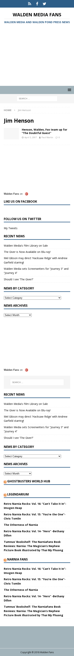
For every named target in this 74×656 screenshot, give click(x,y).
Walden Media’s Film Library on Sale (26, 245)
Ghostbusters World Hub (28, 481)
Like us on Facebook (20, 201)
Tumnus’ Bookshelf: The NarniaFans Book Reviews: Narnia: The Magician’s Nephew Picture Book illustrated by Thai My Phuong (33, 546)
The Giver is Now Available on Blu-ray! (27, 252)
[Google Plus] (29, 4)
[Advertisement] (37, 55)
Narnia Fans (17, 559)
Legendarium (18, 494)
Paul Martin (47, 137)
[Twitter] (44, 4)
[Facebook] (37, 4)
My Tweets (10, 228)
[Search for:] (37, 98)
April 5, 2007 (30, 137)
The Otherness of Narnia (21, 525)
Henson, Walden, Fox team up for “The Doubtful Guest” (44, 131)
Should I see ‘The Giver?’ (18, 279)
